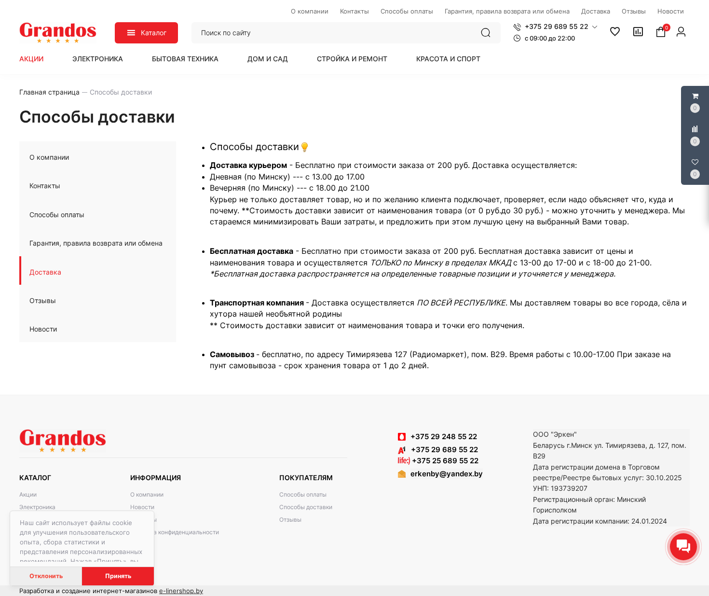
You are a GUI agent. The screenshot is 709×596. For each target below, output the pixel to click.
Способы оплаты (56, 214)
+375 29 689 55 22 (441, 449)
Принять (118, 576)
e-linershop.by (181, 591)
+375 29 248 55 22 (443, 436)
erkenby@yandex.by (446, 473)
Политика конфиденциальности (174, 532)
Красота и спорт (448, 59)
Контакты (44, 185)
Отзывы (42, 300)
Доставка (45, 272)
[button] (555, 26)
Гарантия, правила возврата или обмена (96, 243)
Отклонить (46, 576)
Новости (43, 329)
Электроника (97, 59)
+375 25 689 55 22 (444, 460)
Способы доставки (305, 507)
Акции (31, 59)
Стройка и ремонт (352, 59)
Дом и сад (267, 59)
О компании (49, 157)
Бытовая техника (185, 59)
